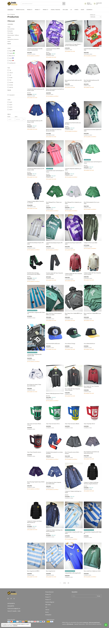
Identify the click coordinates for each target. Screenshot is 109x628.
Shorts (82, 9)
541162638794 (10, 606)
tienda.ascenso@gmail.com (13, 608)
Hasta (16, 116)
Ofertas (76, 9)
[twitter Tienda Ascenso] (14, 598)
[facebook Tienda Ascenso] (11, 598)
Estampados (89, 9)
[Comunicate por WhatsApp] (106, 625)
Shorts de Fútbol (10, 28)
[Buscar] (63, 3)
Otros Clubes (10, 33)
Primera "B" (29, 9)
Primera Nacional (20, 9)
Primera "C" (37, 9)
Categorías (10, 9)
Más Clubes (65, 9)
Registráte (89, 4)
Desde (8, 116)
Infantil (8, 41)
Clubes (8, 26)
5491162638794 (11, 603)
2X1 (71, 9)
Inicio (8, 14)
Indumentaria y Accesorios (13, 39)
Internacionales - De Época (13, 35)
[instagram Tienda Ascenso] (8, 598)
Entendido (15, 625)
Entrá (88, 3)
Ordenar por (92, 14)
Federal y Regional (55, 9)
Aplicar (24, 119)
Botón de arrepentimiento (94, 622)
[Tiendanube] (68, 624)
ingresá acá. (85, 622)
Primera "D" (45, 9)
